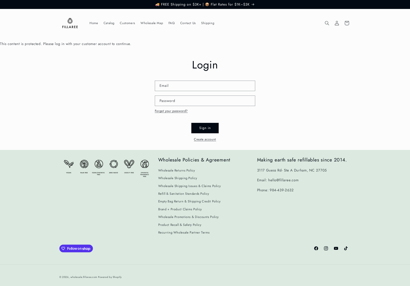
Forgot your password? (171, 111)
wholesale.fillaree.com (83, 277)
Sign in (205, 127)
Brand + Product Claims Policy (180, 209)
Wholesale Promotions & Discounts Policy (188, 217)
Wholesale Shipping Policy (177, 178)
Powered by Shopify (110, 277)
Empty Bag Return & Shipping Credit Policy (189, 201)
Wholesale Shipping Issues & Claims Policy (189, 186)
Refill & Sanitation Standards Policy (183, 193)
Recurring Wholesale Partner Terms (184, 232)
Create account (205, 139)
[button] (327, 23)
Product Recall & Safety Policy (179, 224)
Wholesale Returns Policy (176, 170)
